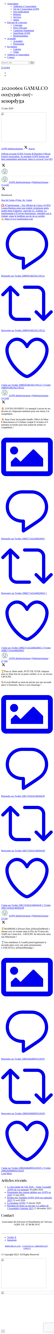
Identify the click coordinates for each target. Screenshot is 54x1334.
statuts (16, 19)
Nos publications (21, 11)
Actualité (11, 38)
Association (12, 3)
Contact (11, 57)
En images (12, 46)
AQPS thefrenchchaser (20, 182)
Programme (18, 44)
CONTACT (27, 1248)
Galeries (17, 49)
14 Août (5, 398)
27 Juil (4, 661)
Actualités (18, 41)
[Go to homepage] (5, 67)
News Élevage (20, 28)
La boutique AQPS (16, 1203)
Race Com (37, 1229)
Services (17, 17)
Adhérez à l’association (18, 54)
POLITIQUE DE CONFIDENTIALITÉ (35, 1246)
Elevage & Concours (17, 22)
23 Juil (4, 918)
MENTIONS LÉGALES (13, 1246)
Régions (17, 14)
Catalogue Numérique (23, 30)
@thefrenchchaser (39, 182)
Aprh (27, 1229)
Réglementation (20, 36)
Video (16, 52)
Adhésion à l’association (24, 6)
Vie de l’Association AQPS (26, 9)
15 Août (5, 185)
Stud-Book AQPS (21, 33)
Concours (17, 25)
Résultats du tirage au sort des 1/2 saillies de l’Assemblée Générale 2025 (28, 1207)
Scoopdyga (17, 1229)
